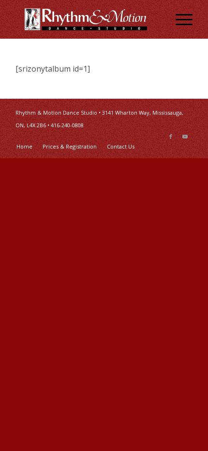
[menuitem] (179, 19)
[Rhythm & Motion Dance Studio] (86, 19)
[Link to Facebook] (170, 136)
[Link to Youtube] (185, 136)
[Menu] (179, 19)
